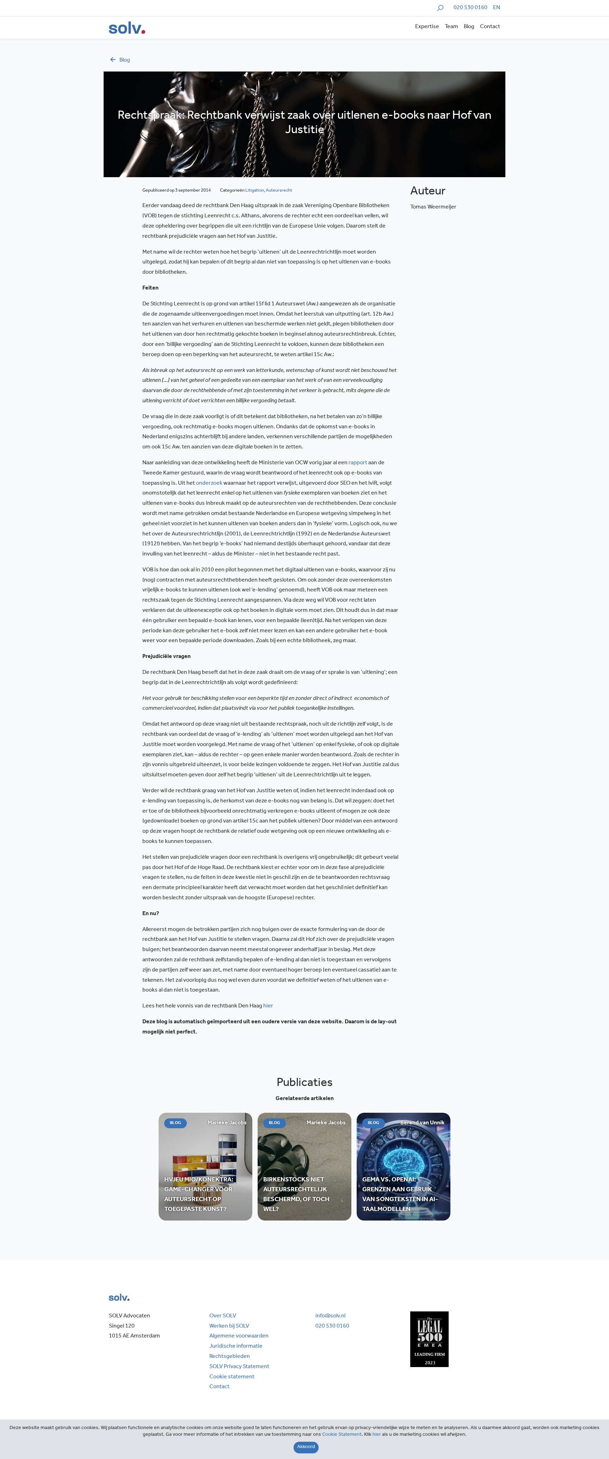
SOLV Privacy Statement (239, 1367)
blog (124, 60)
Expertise (427, 27)
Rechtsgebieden (229, 1357)
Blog (469, 27)
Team (451, 27)
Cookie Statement (342, 1435)
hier (268, 1006)
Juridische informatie (236, 1346)
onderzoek (209, 483)
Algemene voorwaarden (239, 1336)
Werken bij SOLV (229, 1326)
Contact (490, 27)
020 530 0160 (470, 8)
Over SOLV (222, 1316)
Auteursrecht (279, 190)
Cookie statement (231, 1377)
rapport (358, 463)
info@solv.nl (330, 1316)
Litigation (254, 190)
